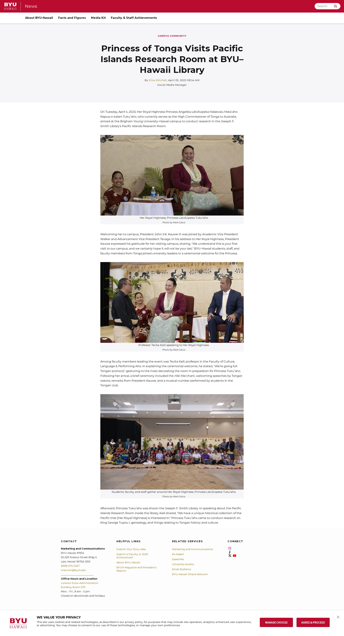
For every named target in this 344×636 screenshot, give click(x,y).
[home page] (10, 6)
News (31, 6)
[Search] (335, 6)
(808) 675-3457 (70, 565)
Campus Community (172, 36)
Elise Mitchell (158, 80)
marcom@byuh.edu (73, 570)
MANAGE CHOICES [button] (276, 622)
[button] (338, 617)
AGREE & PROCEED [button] (313, 622)
